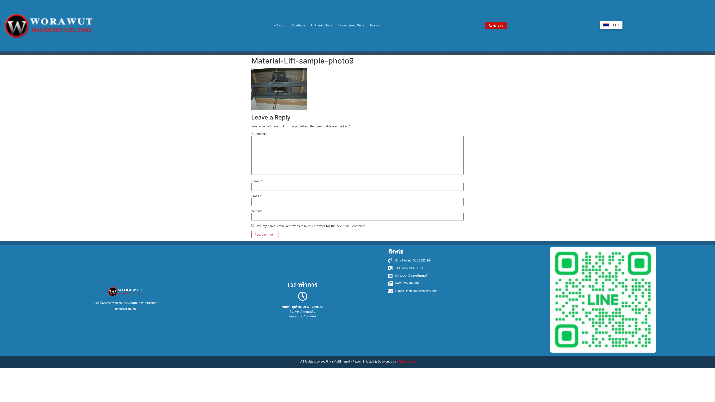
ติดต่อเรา (376, 25)
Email (256, 195)
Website (257, 211)
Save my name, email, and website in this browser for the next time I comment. (310, 225)
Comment (259, 133)
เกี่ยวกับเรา (298, 25)
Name (256, 181)
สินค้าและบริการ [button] (321, 25)
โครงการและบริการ (351, 25)
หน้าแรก (279, 25)
